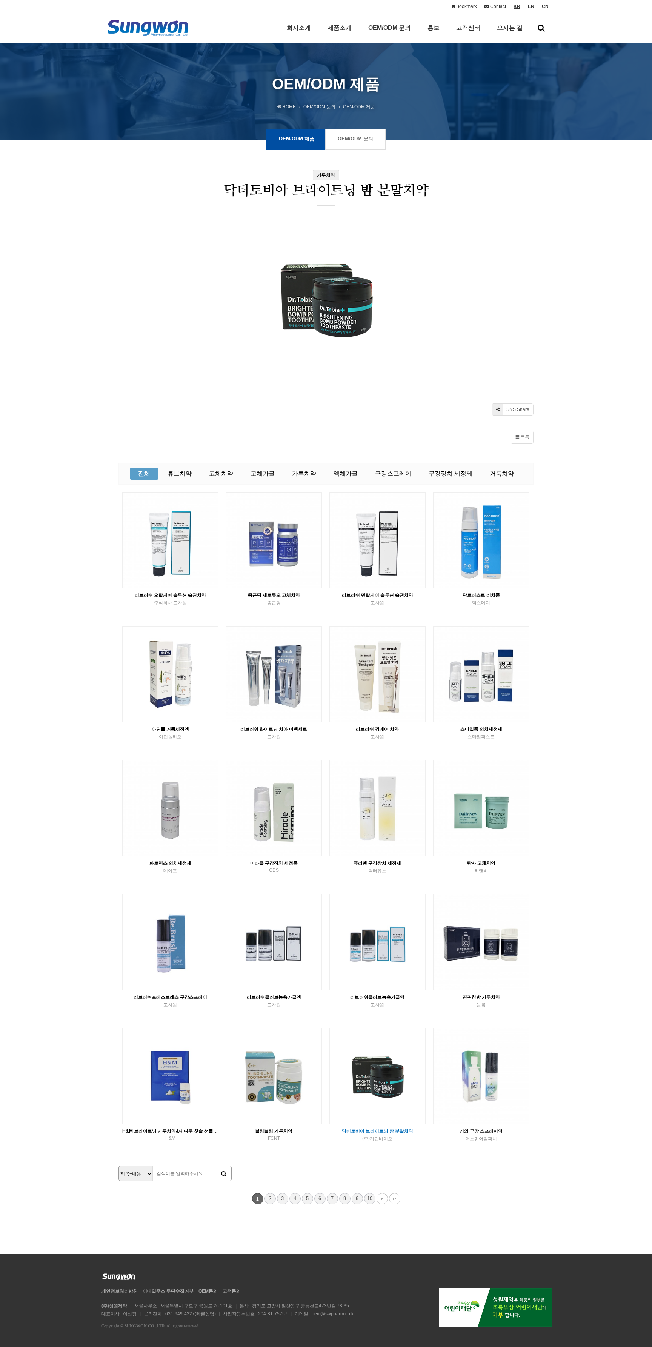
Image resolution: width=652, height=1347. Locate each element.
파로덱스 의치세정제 (170, 867)
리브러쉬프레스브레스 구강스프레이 (170, 1000)
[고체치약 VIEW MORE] (273, 540)
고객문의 (232, 1291)
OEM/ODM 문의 (389, 28)
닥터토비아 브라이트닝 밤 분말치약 (377, 1134)
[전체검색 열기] (541, 28)
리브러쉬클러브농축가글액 (274, 1000)
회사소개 (299, 28)
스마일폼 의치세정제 (481, 733)
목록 (524, 437)
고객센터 (468, 28)
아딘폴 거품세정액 (170, 733)
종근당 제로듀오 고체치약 (274, 599)
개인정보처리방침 (119, 1291)
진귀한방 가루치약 (481, 1000)
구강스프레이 (393, 473)
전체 (144, 473)
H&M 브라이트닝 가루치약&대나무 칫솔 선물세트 (170, 1134)
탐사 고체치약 (481, 867)
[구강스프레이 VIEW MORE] (170, 942)
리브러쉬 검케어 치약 (377, 733)
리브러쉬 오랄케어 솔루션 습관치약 (170, 599)
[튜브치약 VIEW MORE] (170, 540)
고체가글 (263, 473)
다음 (382, 1198)
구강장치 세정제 (450, 473)
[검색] (223, 1173)
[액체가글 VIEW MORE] (273, 942)
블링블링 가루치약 (273, 1134)
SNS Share (517, 409)
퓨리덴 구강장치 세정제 (377, 867)
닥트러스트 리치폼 (481, 599)
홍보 (433, 28)
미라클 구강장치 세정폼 (274, 867)
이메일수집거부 (168, 1291)
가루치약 (304, 473)
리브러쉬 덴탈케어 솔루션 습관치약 (377, 599)
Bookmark (466, 6)
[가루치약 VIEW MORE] (481, 942)
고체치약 (221, 473)
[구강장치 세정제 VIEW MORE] (481, 540)
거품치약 (502, 473)
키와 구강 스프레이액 (481, 1134)
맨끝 (394, 1198)
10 (369, 1198)
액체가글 (346, 473)
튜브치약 (180, 473)
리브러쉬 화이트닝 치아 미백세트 (273, 733)
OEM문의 (208, 1291)
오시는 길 (510, 28)
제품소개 (340, 28)
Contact (497, 6)
